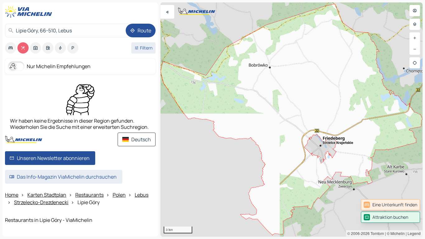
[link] (390, 204)
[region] (292, 119)
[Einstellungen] (414, 24)
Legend (414, 233)
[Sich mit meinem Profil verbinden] (414, 10)
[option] (10, 48)
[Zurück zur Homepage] (30, 12)
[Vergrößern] (414, 38)
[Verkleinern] (414, 49)
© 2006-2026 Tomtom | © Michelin (376, 233)
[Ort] (414, 62)
